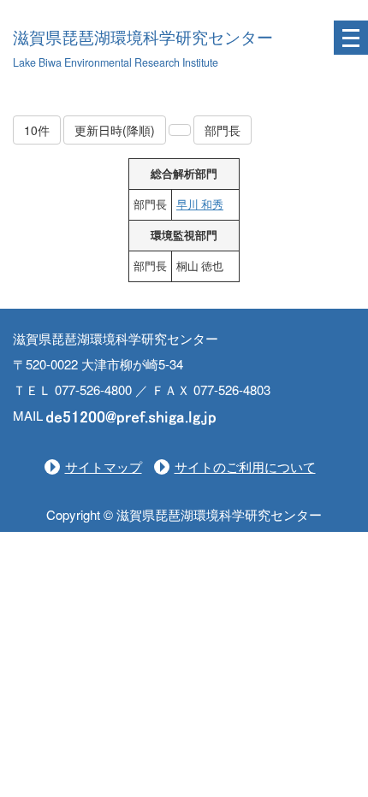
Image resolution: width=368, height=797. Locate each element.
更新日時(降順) (114, 130)
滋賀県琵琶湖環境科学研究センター (143, 38)
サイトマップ (103, 466)
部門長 (222, 130)
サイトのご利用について (245, 466)
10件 (37, 130)
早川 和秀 (199, 204)
